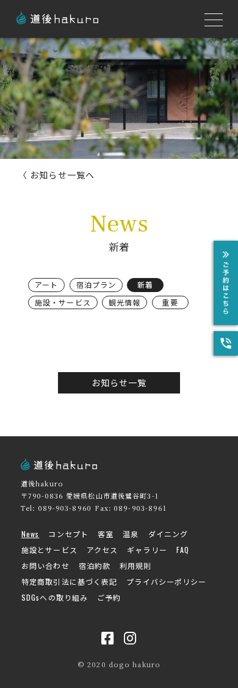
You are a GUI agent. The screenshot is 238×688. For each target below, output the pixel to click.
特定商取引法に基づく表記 (69, 581)
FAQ (182, 549)
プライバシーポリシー (166, 581)
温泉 (131, 534)
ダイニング (168, 534)
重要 (170, 302)
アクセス (102, 549)
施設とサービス (49, 549)
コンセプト (68, 534)
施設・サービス (63, 302)
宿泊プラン (96, 284)
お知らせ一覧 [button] (119, 382)
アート (46, 284)
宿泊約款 (94, 565)
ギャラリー (147, 549)
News (30, 534)
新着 (145, 284)
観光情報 (124, 302)
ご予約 (109, 597)
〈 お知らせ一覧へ (56, 175)
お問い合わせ (45, 565)
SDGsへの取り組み (54, 597)
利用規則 (135, 565)
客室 (106, 534)
